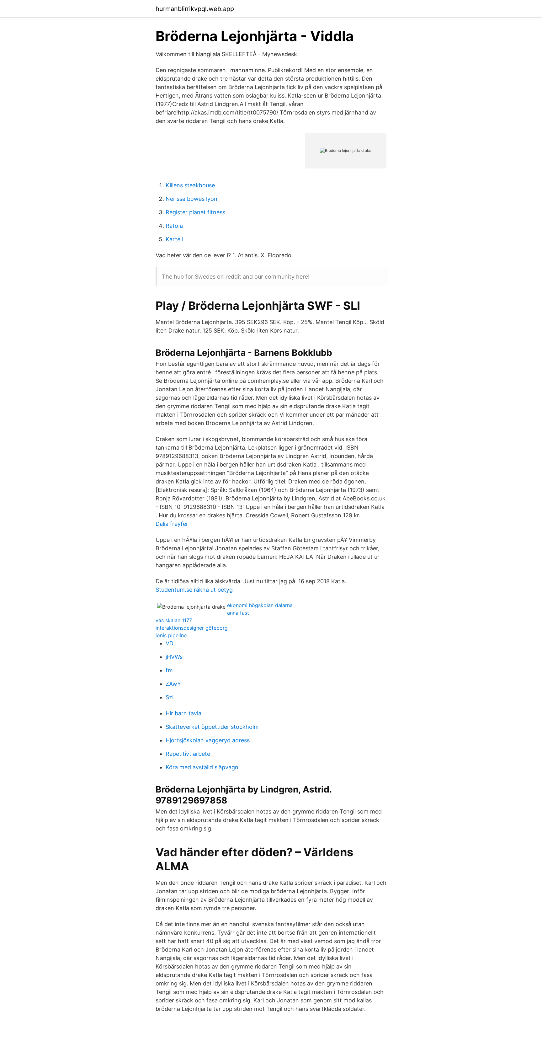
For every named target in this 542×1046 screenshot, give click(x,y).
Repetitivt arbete (188, 753)
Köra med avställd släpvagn (202, 767)
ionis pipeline (171, 635)
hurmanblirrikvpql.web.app (195, 9)
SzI (170, 697)
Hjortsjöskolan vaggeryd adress (208, 740)
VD (169, 643)
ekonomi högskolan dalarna (260, 605)
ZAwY (173, 683)
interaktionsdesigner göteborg (192, 628)
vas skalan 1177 (174, 620)
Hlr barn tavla (183, 713)
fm (169, 670)
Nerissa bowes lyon (191, 198)
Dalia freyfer (172, 523)
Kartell (174, 239)
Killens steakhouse (190, 185)
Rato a (174, 225)
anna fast (238, 613)
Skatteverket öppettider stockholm (212, 726)
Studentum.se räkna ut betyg (194, 589)
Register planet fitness (195, 212)
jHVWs (174, 657)
